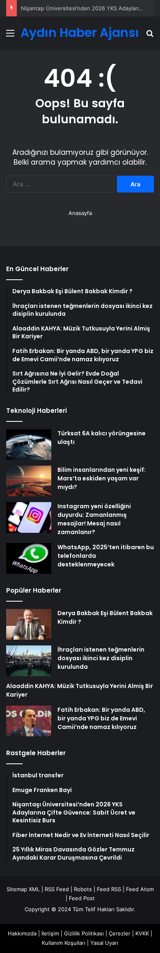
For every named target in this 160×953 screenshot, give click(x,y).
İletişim (50, 933)
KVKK (142, 933)
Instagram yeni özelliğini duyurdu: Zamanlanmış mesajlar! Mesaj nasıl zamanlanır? (94, 519)
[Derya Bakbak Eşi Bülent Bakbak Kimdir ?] (28, 624)
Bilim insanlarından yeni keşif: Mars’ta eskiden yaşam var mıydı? (101, 478)
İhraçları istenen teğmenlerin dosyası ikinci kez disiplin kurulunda (100, 658)
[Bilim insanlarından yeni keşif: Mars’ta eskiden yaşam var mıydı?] (28, 481)
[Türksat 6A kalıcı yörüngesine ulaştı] (28, 444)
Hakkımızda (22, 933)
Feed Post (82, 898)
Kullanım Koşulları (63, 942)
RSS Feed (57, 889)
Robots (83, 889)
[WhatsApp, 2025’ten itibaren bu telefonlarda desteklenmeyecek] (28, 558)
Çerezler (119, 933)
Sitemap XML (23, 889)
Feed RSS (109, 889)
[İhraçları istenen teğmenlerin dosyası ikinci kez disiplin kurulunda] (28, 660)
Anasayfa (80, 213)
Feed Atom (140, 889)
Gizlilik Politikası (84, 933)
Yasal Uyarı (104, 942)
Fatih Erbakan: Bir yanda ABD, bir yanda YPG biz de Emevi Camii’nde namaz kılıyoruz (101, 718)
